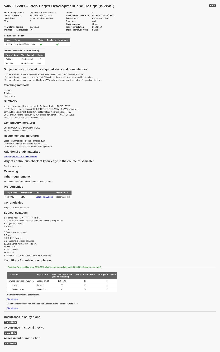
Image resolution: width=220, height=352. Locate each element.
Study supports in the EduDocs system (20, 156)
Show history (12, 299)
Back (212, 5)
